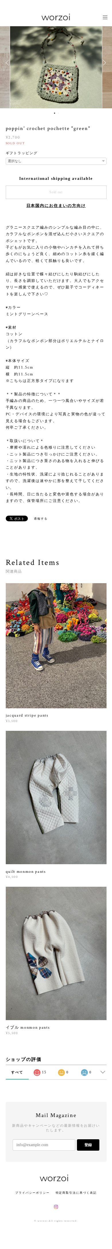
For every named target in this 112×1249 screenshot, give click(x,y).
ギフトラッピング (22, 153)
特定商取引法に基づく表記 (76, 1192)
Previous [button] (8, 63)
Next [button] (103, 63)
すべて (17, 1072)
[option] (56, 62)
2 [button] (58, 113)
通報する (41, 518)
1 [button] (54, 113)
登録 (88, 1145)
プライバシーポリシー (32, 1192)
